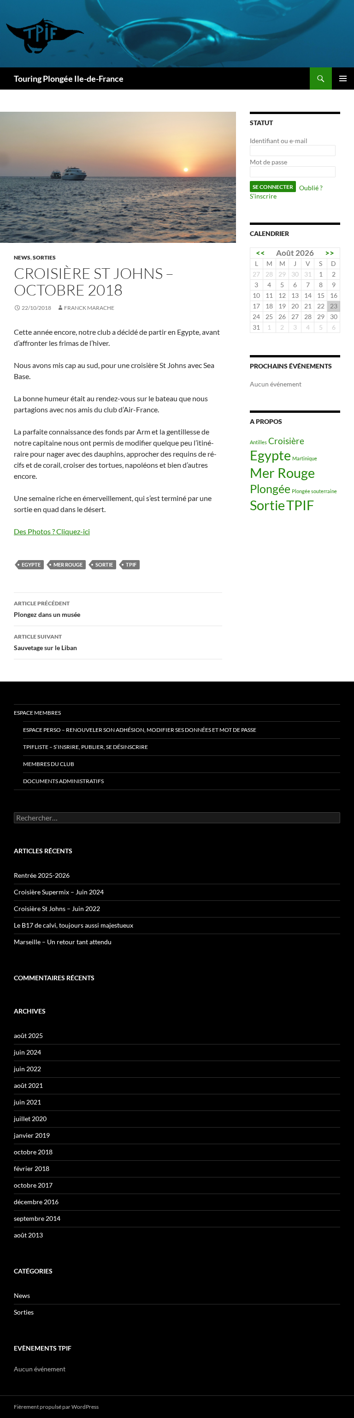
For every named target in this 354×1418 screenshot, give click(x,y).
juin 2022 (27, 1069)
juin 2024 (27, 1052)
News (22, 257)
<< (260, 253)
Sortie (104, 564)
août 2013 (28, 1235)
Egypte (31, 564)
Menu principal (343, 78)
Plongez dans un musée (47, 609)
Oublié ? (311, 188)
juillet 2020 (30, 1118)
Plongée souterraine (314, 491)
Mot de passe (268, 162)
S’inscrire (263, 196)
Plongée (270, 488)
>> (329, 253)
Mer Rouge (68, 564)
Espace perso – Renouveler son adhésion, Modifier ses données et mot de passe (139, 729)
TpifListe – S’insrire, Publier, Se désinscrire (85, 746)
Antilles (258, 442)
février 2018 (31, 1168)
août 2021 (28, 1085)
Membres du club (48, 763)
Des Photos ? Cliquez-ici (52, 531)
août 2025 (28, 1035)
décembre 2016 (36, 1202)
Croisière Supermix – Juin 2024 (59, 892)
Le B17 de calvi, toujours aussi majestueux (73, 925)
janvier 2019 (32, 1135)
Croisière (286, 440)
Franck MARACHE (89, 307)
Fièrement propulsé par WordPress (56, 1406)
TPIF (131, 564)
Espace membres (37, 712)
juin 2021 (27, 1102)
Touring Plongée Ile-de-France (69, 78)
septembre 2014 (37, 1218)
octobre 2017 (33, 1185)
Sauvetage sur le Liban (45, 642)
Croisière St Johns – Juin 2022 (57, 908)
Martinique (304, 458)
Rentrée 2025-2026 (42, 875)
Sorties (44, 257)
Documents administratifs (63, 781)
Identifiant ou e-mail (278, 141)
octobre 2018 (33, 1152)
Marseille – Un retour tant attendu (63, 942)
